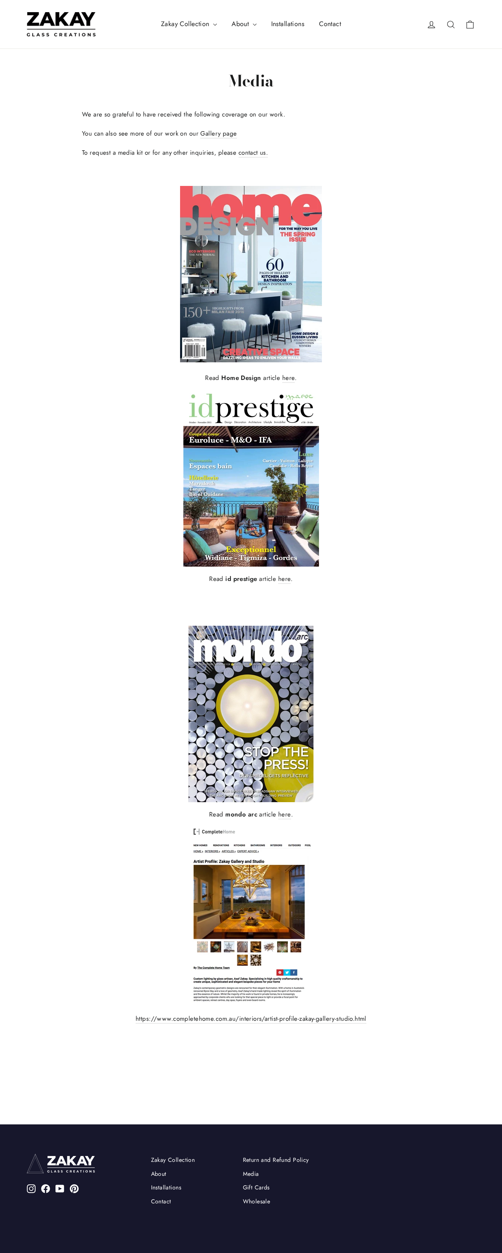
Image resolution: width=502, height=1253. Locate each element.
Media (251, 1174)
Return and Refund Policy (276, 1160)
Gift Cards (256, 1187)
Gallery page (218, 133)
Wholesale (256, 1201)
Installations (288, 24)
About (241, 24)
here (288, 377)
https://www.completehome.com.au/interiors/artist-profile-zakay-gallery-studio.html (251, 1018)
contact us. (253, 152)
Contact (330, 24)
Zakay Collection (186, 24)
